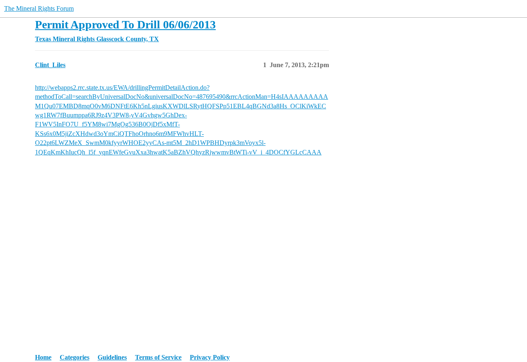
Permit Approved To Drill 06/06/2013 (125, 24)
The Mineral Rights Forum (39, 8)
